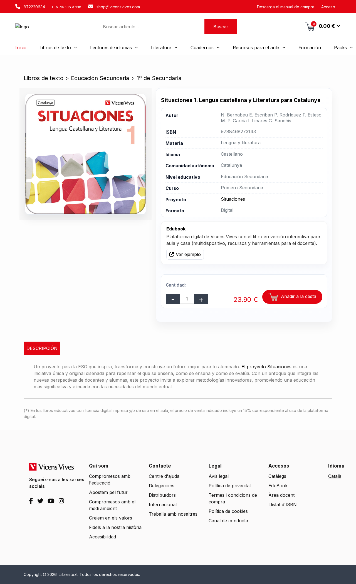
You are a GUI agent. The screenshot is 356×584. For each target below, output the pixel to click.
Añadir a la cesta (298, 296)
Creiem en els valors (110, 518)
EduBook (278, 485)
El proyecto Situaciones (266, 366)
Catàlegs (277, 476)
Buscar (220, 26)
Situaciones (233, 199)
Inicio (20, 47)
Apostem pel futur (108, 492)
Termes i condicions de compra (233, 498)
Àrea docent (281, 495)
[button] (58, 47)
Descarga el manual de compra (285, 6)
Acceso (328, 6)
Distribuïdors (162, 495)
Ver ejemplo (188, 254)
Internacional (163, 504)
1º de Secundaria (159, 78)
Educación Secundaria (100, 78)
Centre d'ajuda (164, 476)
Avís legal (219, 476)
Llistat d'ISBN (282, 504)
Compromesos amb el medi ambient (112, 505)
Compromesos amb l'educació (109, 479)
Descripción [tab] (42, 348)
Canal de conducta (228, 520)
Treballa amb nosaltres (173, 514)
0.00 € (324, 25)
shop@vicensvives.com (117, 6)
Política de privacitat (230, 485)
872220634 (34, 6)
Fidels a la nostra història (115, 527)
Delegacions (161, 485)
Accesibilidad (102, 537)
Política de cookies (228, 511)
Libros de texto (43, 78)
